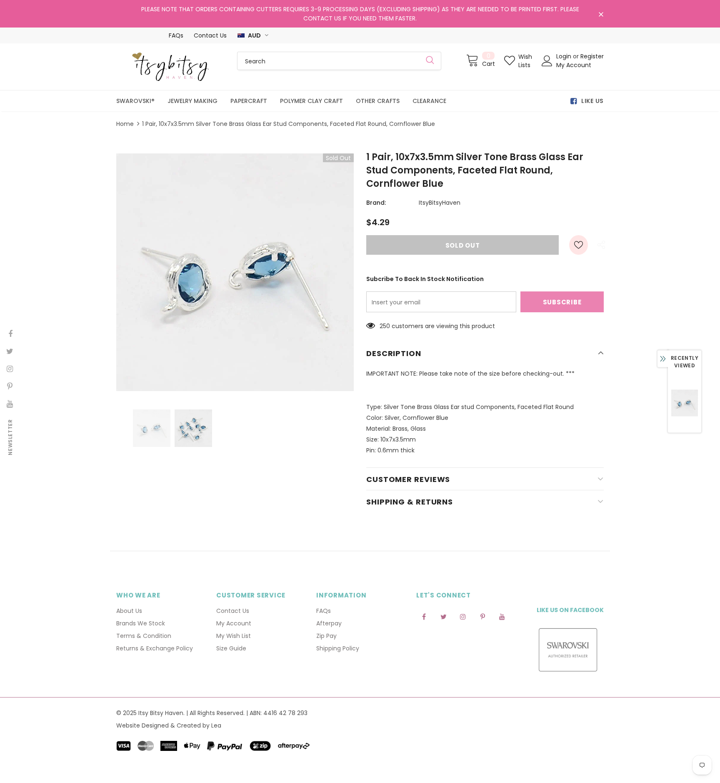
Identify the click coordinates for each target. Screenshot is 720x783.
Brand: (376, 202)
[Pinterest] (482, 616)
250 (385, 326)
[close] (601, 14)
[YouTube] (502, 616)
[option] (235, 272)
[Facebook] (423, 616)
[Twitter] (443, 616)
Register (592, 56)
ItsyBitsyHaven (439, 202)
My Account (573, 65)
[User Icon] (547, 60)
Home (125, 124)
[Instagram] (462, 616)
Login (564, 56)
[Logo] (170, 67)
